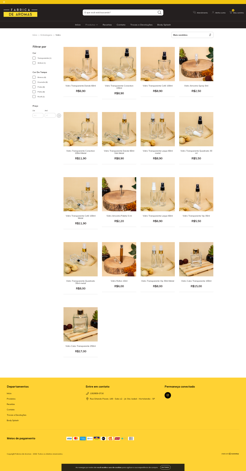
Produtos (91, 24)
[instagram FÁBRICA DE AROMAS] (4, 2)
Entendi (165, 467)
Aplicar (59, 115)
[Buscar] (159, 12)
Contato (121, 24)
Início (78, 24)
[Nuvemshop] (230, 454)
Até (46, 110)
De (34, 110)
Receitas (107, 24)
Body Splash (164, 24)
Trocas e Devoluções (141, 24)
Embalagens (46, 35)
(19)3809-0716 (96, 393)
